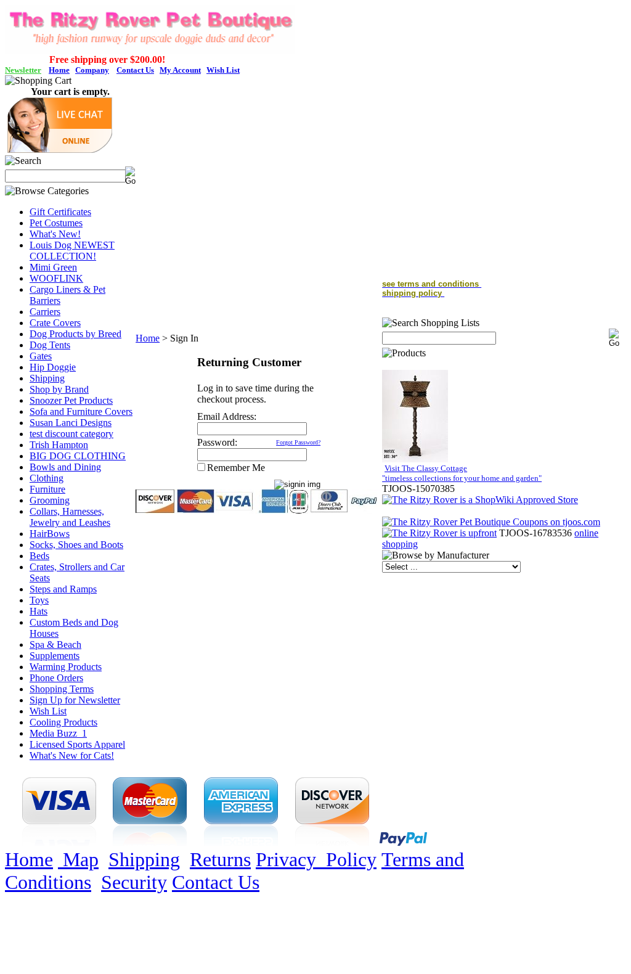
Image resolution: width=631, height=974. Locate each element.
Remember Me (236, 467)
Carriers (45, 311)
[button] (59, 149)
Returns (220, 859)
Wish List (48, 711)
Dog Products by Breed (75, 334)
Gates (41, 356)
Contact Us (215, 882)
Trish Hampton (59, 445)
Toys (39, 600)
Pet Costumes (56, 223)
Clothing (46, 478)
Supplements (54, 655)
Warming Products (66, 666)
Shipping (47, 378)
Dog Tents (50, 345)
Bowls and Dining (65, 467)
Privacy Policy (316, 859)
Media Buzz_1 (58, 733)
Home (148, 338)
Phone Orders (56, 678)
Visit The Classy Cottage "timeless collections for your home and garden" (462, 473)
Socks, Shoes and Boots (76, 544)
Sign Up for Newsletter (75, 700)
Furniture (47, 489)
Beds (39, 555)
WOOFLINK (56, 278)
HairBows (50, 533)
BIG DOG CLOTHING (78, 456)
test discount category (71, 433)
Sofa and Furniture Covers (81, 411)
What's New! (55, 234)
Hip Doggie (53, 367)
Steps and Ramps (63, 589)
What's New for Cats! (72, 755)
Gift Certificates (60, 212)
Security (134, 882)
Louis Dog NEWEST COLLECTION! (72, 250)
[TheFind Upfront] (439, 533)
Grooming (50, 500)
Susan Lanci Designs (71, 422)
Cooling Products (63, 722)
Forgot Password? (298, 442)
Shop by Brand (59, 389)
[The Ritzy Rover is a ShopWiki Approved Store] (480, 499)
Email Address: (226, 416)
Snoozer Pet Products (71, 400)
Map (78, 859)
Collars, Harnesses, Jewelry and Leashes (70, 517)
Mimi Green (53, 267)
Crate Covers (55, 322)
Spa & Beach (55, 644)
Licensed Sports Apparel (77, 744)
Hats (38, 611)
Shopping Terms (62, 689)
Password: (217, 442)
